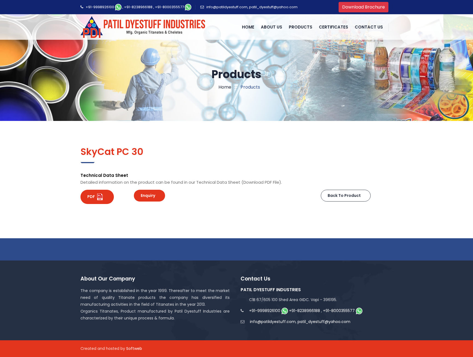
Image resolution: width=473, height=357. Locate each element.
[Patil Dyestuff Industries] (144, 27)
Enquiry (148, 195)
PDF (91, 196)
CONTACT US (369, 27)
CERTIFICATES (333, 27)
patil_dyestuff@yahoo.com (273, 7)
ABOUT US (271, 27)
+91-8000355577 (169, 7)
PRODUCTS (300, 27)
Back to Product (344, 195)
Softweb (134, 348)
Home (223, 87)
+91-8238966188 (138, 7)
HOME (248, 27)
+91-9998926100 (100, 7)
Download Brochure (363, 7)
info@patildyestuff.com (226, 7)
